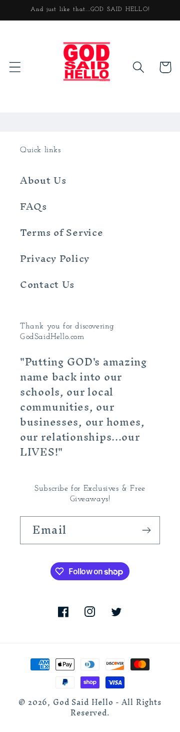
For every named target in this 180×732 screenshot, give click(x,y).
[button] (15, 67)
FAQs (33, 206)
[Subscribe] (146, 530)
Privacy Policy (55, 258)
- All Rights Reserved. (116, 707)
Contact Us (47, 284)
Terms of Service (62, 232)
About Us (43, 180)
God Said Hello (83, 702)
